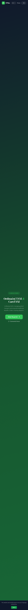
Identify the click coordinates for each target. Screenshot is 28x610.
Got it (14, 607)
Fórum (18, 3)
